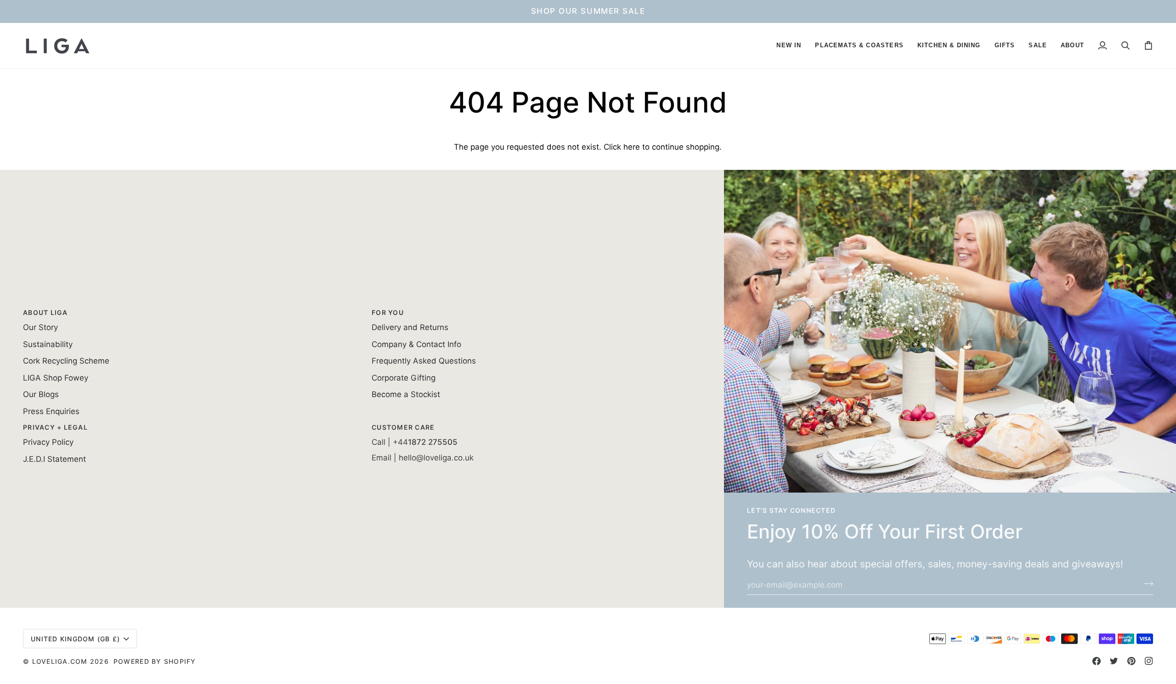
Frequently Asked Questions (424, 360)
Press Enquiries (51, 411)
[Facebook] (1096, 661)
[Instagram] (1149, 661)
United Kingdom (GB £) (75, 639)
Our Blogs (41, 394)
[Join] (1145, 584)
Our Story (40, 327)
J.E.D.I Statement (54, 459)
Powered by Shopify (154, 661)
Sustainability (48, 344)
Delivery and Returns (410, 327)
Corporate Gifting (403, 377)
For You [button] (388, 312)
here (631, 146)
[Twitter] (1114, 661)
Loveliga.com (60, 661)
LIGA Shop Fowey (55, 377)
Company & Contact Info (416, 344)
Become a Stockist (406, 394)
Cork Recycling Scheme (66, 360)
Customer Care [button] (403, 427)
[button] (788, 45)
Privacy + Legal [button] (55, 427)
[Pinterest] (1131, 661)
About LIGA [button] (45, 312)
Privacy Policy (48, 442)
